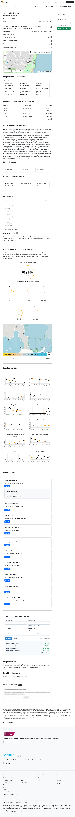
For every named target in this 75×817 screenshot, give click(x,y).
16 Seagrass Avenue (27, 116)
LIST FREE (69, 2)
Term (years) (9, 631)
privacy (69, 25)
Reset (15, 638)
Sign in (62, 2)
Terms (40, 780)
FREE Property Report (65, 6)
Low (50, 44)
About (5, 6)
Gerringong (9, 169)
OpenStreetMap (42, 71)
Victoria (5, 789)
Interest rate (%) (34, 623)
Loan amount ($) (9, 623)
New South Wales (8, 780)
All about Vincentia (8, 22)
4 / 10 (49, 37)
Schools (37, 6)
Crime (25, 6)
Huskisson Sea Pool (27, 183)
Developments (49, 6)
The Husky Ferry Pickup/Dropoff (26, 170)
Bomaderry (41, 169)
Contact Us (24, 782)
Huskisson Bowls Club (41, 184)
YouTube (58, 783)
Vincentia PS (15, 71)
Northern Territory (8, 778)
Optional (49, 40)
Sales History (48, 26)
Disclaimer (49, 358)
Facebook (58, 780)
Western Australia (8, 792)
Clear (21, 71)
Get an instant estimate (10, 742)
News (49, 2)
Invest (15, 6)
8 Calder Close (27, 105)
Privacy (40, 778)
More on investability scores (11, 359)
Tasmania (5, 787)
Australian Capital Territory (10, 794)
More (49, 119)
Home (44, 2)
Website (26, 697)
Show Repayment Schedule (43, 638)
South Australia (7, 785)
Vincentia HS (7, 71)
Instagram (59, 778)
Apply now (7, 763)
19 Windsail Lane (27, 111)
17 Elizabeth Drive (26, 113)
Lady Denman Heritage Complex (8, 184)
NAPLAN (7, 486)
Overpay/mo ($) (34, 631)
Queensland (6, 782)
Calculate (8, 638)
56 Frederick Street (27, 108)
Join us (55, 2)
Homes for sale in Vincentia (45, 21)
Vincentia (6, 15)
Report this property (8, 722)
